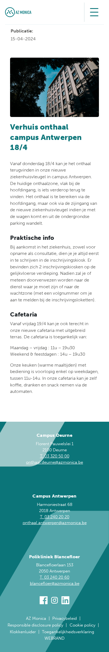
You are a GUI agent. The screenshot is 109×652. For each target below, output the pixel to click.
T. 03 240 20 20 (54, 516)
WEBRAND (54, 638)
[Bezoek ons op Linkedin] (65, 601)
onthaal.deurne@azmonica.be (54, 462)
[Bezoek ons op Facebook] (43, 601)
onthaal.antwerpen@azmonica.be (55, 522)
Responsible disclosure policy (35, 625)
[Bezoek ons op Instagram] (54, 601)
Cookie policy (82, 625)
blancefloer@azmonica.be (54, 583)
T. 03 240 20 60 (54, 577)
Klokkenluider (23, 631)
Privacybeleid (64, 618)
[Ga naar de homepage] (18, 12)
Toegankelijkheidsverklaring (68, 631)
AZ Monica (36, 618)
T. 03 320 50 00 (54, 456)
